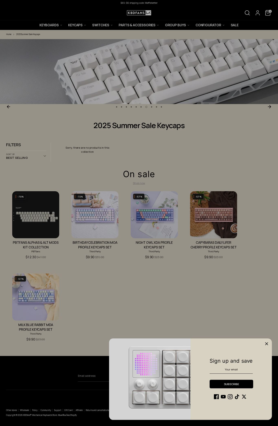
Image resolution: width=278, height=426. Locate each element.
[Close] (266, 343)
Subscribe (231, 384)
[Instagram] (230, 396)
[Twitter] (244, 396)
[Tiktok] (237, 396)
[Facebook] (216, 396)
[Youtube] (223, 396)
